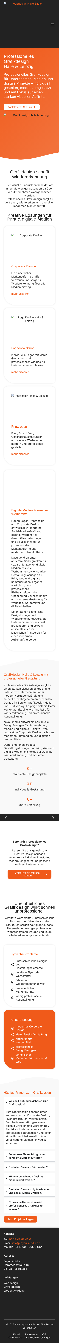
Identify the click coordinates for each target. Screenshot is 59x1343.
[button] (52, 24)
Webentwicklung (14, 1290)
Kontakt (17, 1334)
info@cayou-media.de (26, 1243)
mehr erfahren (20, 293)
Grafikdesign (12, 1286)
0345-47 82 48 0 (20, 1239)
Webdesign (11, 1283)
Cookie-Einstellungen (38, 1337)
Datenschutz (15, 1337)
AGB (43, 1334)
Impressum (31, 1334)
